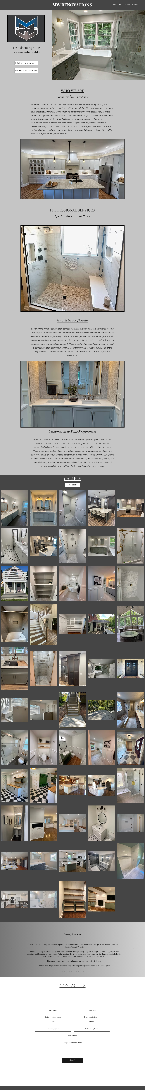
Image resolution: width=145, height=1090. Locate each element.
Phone (91, 1021)
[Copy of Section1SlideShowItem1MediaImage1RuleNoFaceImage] (64, 971)
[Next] (133, 949)
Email (53, 1021)
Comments (72, 1035)
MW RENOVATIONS (72, 4)
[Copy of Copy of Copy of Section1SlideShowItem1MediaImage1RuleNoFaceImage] (69, 971)
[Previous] (11, 949)
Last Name (92, 1010)
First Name (53, 1010)
